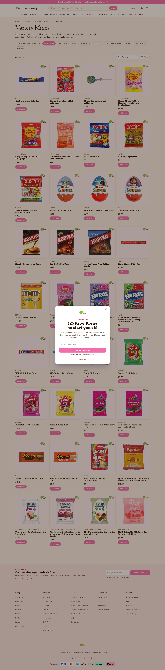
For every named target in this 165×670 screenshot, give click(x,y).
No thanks (82, 359)
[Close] (106, 309)
